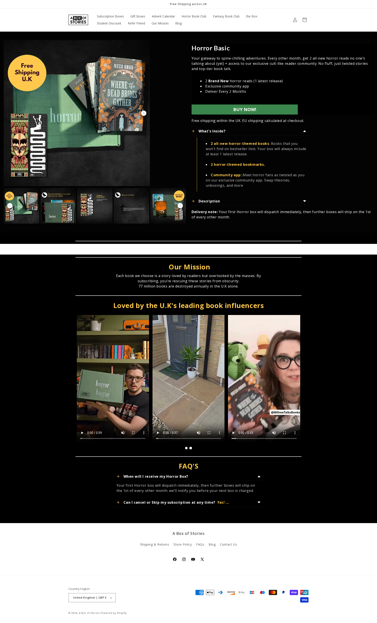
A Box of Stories (89, 612)
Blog (212, 544)
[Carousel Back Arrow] (9, 205)
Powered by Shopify (114, 612)
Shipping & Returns (154, 544)
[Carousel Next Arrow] (143, 113)
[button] (304, 20)
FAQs (200, 544)
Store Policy (182, 544)
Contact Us (228, 544)
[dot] (186, 448)
